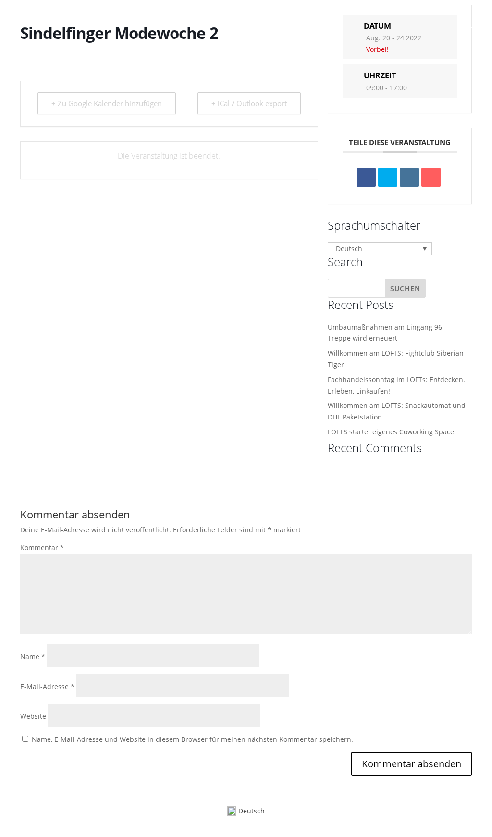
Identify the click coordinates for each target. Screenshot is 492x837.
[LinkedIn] (409, 177)
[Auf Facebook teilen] (366, 177)
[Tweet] (387, 177)
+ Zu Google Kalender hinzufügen (106, 103)
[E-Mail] (431, 177)
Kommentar (42, 547)
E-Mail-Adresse (47, 686)
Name (32, 656)
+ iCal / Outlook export (249, 103)
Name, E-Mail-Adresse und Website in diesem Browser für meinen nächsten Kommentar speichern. (192, 739)
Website (33, 716)
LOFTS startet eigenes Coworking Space (391, 431)
